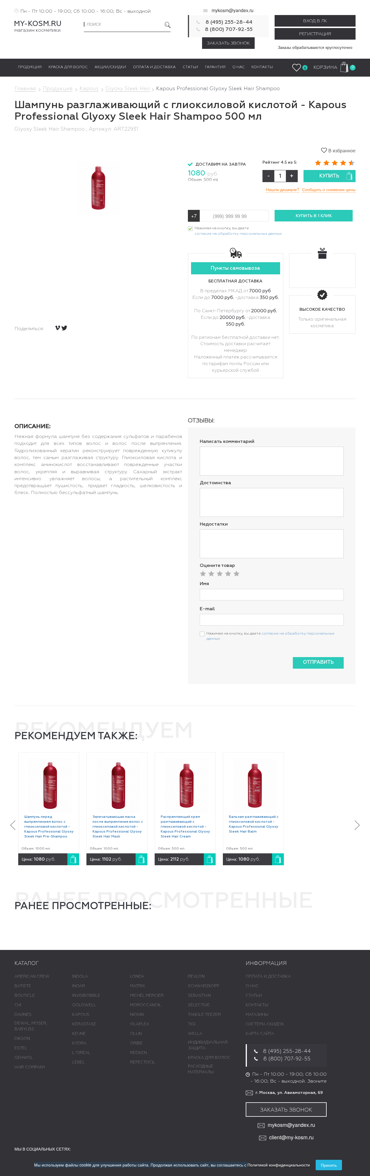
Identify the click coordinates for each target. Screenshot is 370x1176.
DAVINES (23, 1015)
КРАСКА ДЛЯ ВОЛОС (209, 1058)
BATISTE (22, 986)
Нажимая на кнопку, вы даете (238, 231)
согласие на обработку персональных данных (238, 234)
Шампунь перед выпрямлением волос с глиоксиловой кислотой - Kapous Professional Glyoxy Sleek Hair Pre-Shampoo (49, 827)
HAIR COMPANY (29, 1067)
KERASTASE (84, 1024)
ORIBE (136, 1043)
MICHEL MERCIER (147, 996)
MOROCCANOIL (145, 1005)
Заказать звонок (228, 43)
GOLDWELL (84, 1005)
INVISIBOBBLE (86, 996)
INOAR (78, 986)
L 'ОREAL (81, 1053)
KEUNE (79, 1034)
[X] (64, 328)
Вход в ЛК (315, 21)
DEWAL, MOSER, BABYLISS (30, 1026)
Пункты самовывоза (235, 268)
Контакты (257, 1005)
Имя (204, 584)
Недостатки (214, 524)
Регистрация (315, 34)
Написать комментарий (227, 441)
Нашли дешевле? (282, 189)
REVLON (196, 977)
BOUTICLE (24, 996)
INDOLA (80, 977)
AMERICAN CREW (31, 977)
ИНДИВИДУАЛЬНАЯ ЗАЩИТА (207, 1045)
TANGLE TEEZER (204, 1015)
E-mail (207, 609)
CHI (17, 1005)
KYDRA (79, 1043)
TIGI (191, 1024)
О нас (252, 986)
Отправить (318, 662)
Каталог (26, 963)
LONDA (137, 977)
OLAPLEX (139, 1024)
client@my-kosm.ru (291, 1137)
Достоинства (215, 483)
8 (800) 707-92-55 (229, 29)
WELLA (195, 1034)
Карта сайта (260, 1034)
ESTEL (20, 1048)
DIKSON (22, 1039)
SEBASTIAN (199, 996)
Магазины (257, 1015)
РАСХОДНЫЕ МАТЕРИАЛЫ (201, 1069)
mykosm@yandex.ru (233, 10)
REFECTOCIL (142, 1062)
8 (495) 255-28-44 (229, 22)
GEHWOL (23, 1058)
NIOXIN (137, 1015)
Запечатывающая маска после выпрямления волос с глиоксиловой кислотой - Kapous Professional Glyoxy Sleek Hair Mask (117, 827)
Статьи (254, 996)
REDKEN (138, 1053)
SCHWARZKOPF (203, 986)
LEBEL (78, 1062)
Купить (329, 176)
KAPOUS (80, 1015)
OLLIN (136, 1034)
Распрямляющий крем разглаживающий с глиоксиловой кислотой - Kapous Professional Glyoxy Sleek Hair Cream (185, 827)
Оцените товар (217, 565)
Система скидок (265, 1024)
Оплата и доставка (268, 977)
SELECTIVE (199, 1005)
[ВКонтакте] (57, 328)
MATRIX (137, 986)
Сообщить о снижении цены (329, 189)
